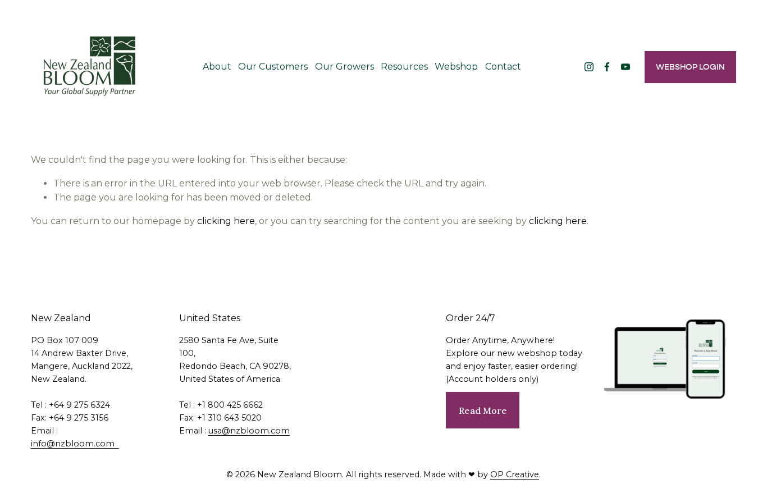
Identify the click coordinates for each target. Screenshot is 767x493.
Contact (503, 66)
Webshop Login (690, 67)
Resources (404, 66)
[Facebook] (607, 66)
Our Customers (273, 66)
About (217, 66)
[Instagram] (589, 66)
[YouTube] (625, 66)
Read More (483, 410)
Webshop (456, 66)
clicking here (226, 221)
